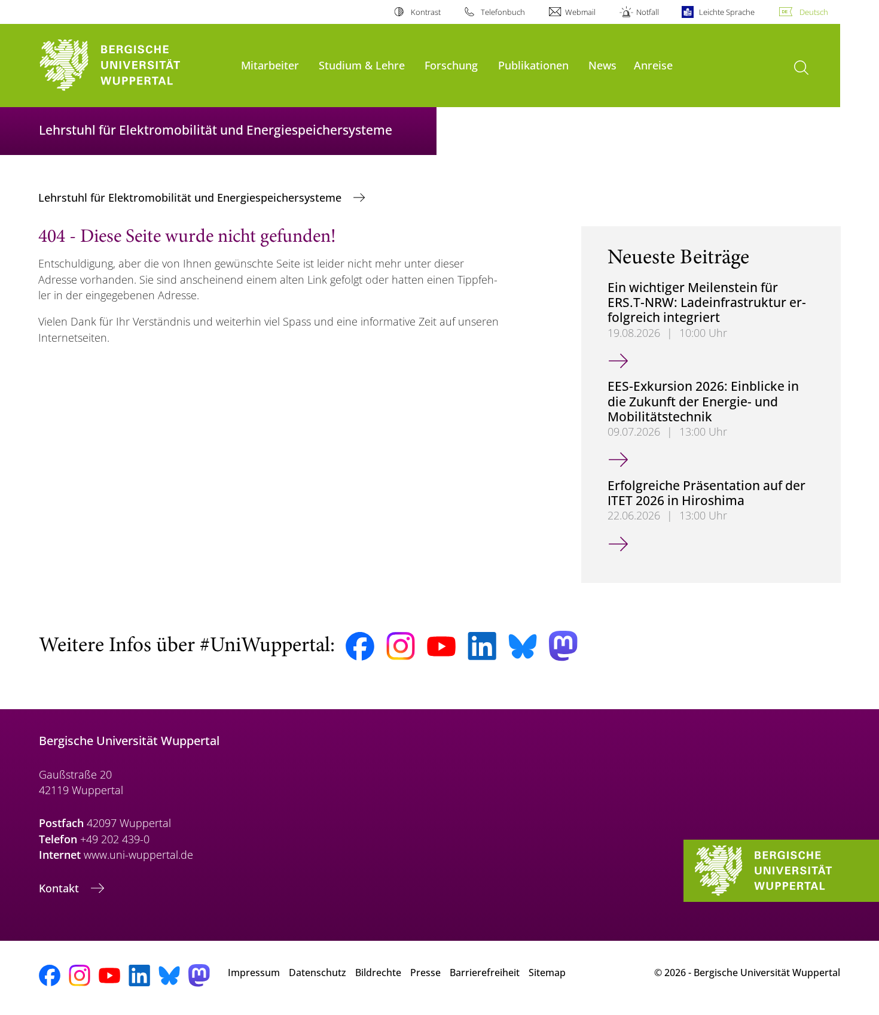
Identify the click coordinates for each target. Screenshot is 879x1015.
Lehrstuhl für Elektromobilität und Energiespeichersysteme (191, 197)
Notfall (647, 12)
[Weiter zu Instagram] (400, 646)
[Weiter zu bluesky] (522, 646)
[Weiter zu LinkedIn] (482, 646)
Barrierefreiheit (485, 972)
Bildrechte (378, 972)
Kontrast (425, 12)
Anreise (653, 64)
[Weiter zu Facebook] (360, 646)
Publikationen (533, 64)
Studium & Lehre (362, 64)
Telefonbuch (503, 12)
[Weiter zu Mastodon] (563, 646)
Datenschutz (317, 972)
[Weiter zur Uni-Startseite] (134, 65)
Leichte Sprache (727, 12)
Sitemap (547, 972)
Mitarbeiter (270, 64)
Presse (425, 972)
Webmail (580, 12)
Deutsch (813, 12)
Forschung (451, 64)
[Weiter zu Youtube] (441, 646)
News (602, 64)
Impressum (254, 972)
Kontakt (60, 888)
